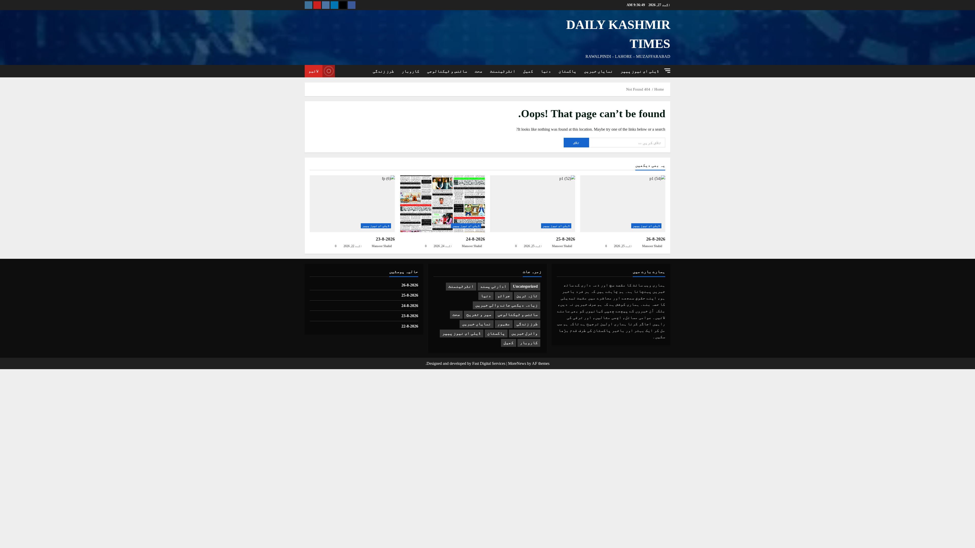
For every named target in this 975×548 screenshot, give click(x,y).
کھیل (528, 71)
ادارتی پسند (493, 286)
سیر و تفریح (478, 314)
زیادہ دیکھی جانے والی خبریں (506, 305)
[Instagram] (308, 5)
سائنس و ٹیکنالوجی (447, 71)
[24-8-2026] (442, 203)
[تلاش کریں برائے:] (627, 142)
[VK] (326, 5)
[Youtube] (317, 5)
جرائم (503, 296)
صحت (478, 71)
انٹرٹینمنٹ (502, 71)
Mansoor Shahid (652, 246)
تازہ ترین (527, 296)
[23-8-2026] (352, 203)
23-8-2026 (385, 239)
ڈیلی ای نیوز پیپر (640, 71)
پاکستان (567, 71)
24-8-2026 (475, 239)
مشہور (503, 324)
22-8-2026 (409, 326)
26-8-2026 (655, 239)
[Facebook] (351, 5)
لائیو (313, 71)
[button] (667, 70)
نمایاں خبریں (598, 71)
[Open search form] (340, 71)
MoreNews (517, 363)
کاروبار (410, 71)
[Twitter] (343, 5)
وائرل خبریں (524, 333)
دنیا (546, 71)
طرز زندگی (383, 71)
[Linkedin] (334, 5)
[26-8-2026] (622, 203)
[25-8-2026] (532, 203)
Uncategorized (525, 286)
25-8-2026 (565, 239)
